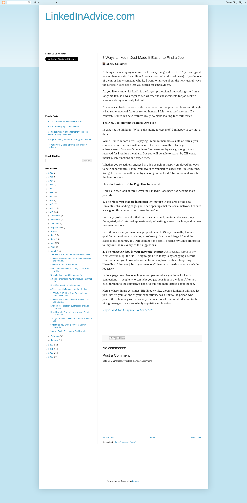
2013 (51, 212)
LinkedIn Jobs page (119, 84)
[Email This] (110, 338)
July (53, 235)
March (54, 251)
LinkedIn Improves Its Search (63, 265)
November (56, 219)
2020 (51, 196)
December (56, 215)
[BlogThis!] (114, 338)
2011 (51, 349)
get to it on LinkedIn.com (123, 173)
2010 (51, 353)
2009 (51, 357)
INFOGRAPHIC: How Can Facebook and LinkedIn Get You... (69, 294)
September (56, 227)
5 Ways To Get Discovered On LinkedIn (68, 331)
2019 (51, 200)
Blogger (135, 481)
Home (152, 437)
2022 (51, 189)
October (54, 223)
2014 (51, 208)
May (53, 243)
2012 (51, 345)
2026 (51, 173)
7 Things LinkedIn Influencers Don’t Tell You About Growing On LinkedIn (68, 133)
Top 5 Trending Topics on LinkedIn (63, 127)
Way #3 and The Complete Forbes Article (127, 310)
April (53, 247)
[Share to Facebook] (120, 338)
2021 (51, 192)
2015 (51, 204)
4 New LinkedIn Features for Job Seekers (69, 289)
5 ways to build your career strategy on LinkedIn (69, 139)
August (54, 231)
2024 (51, 181)
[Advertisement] (106, 39)
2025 (51, 177)
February (55, 336)
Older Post (196, 437)
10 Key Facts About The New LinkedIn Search (71, 254)
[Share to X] (117, 338)
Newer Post (108, 437)
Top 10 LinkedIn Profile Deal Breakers (65, 121)
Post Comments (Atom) (125, 442)
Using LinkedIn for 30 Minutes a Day (67, 275)
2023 (51, 185)
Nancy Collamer (116, 63)
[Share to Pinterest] (123, 338)
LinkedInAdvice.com (90, 16)
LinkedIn (133, 91)
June (53, 239)
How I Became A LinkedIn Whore (65, 285)
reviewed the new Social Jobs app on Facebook (157, 107)
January (55, 340)
